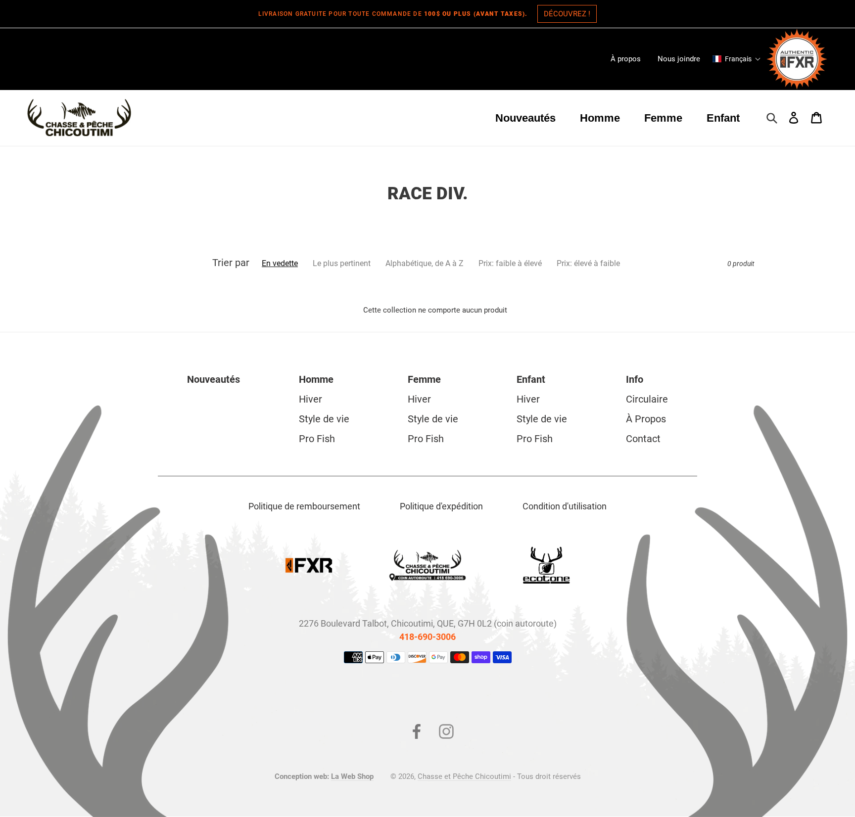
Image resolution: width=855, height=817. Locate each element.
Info (634, 379)
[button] (737, 58)
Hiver (310, 399)
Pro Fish (317, 439)
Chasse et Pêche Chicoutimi (464, 776)
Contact (643, 439)
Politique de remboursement (304, 506)
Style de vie (324, 419)
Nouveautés (213, 379)
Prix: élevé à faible (588, 263)
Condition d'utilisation (564, 506)
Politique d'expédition (441, 506)
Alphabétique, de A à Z (424, 263)
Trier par (230, 263)
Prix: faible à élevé (510, 263)
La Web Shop (352, 776)
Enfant (531, 379)
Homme (316, 379)
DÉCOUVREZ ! (567, 13)
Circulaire (647, 399)
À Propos (646, 419)
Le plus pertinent (342, 263)
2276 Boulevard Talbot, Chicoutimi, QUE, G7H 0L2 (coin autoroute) (428, 623)
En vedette (280, 263)
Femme (424, 379)
